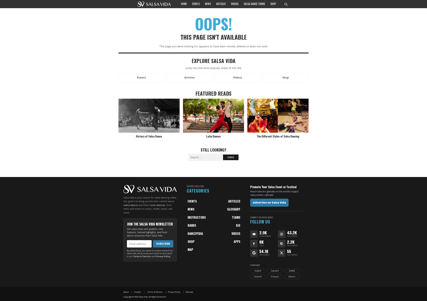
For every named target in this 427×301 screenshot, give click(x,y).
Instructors (197, 217)
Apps (237, 241)
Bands (192, 225)
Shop (191, 241)
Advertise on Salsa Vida (269, 202)
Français (275, 276)
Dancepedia (195, 233)
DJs (238, 225)
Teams (236, 217)
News (191, 209)
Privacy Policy (163, 256)
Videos (236, 233)
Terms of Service (142, 256)
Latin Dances (213, 136)
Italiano (291, 276)
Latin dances (157, 205)
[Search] (285, 4)
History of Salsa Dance (149, 136)
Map (190, 249)
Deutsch (258, 276)
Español (275, 270)
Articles (234, 201)
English (258, 270)
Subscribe (163, 244)
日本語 (292, 270)
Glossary (233, 209)
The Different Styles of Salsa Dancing (278, 136)
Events (192, 201)
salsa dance (130, 205)
